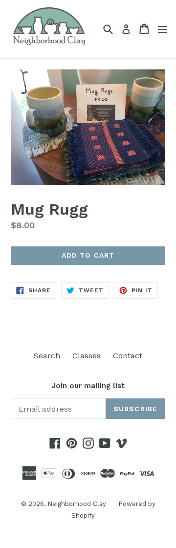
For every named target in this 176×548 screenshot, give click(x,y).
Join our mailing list (88, 385)
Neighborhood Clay (76, 503)
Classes (86, 355)
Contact (127, 355)
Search (47, 355)
